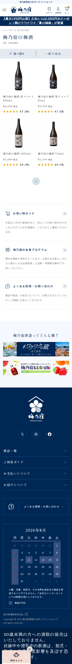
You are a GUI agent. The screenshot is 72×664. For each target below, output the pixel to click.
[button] (16, 656)
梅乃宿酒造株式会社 (13, 614)
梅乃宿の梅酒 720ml (51, 153)
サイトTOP (8, 30)
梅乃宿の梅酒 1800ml (17, 153)
